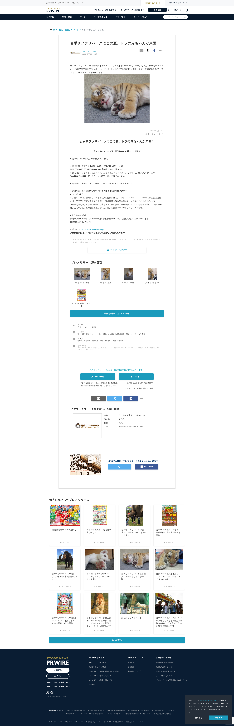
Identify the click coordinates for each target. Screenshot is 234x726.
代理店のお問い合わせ (164, 667)
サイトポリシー (54, 722)
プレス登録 (98, 376)
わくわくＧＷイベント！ (132, 618)
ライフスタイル (100, 17)
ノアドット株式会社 (113, 714)
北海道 (80, 341)
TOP (55, 30)
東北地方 (87, 341)
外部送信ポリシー (92, 722)
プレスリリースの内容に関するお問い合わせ (172, 680)
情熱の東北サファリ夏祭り (64, 530)
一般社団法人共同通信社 (74, 710)
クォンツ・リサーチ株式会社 (91, 714)
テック (83, 17)
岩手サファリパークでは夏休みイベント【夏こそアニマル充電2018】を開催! (64, 620)
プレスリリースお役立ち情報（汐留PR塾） (104, 671)
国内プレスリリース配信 (97, 662)
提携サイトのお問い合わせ (165, 671)
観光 (61, 30)
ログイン (177, 10)
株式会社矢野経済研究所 (162, 714)
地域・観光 (67, 17)
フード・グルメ (140, 17)
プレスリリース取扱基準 (112, 722)
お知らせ (131, 662)
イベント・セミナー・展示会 (87, 327)
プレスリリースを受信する (131, 10)
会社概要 (131, 667)
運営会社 (129, 722)
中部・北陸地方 (105, 341)
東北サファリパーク (73, 30)
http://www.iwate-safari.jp (93, 229)
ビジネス (50, 17)
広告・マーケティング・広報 (135, 334)
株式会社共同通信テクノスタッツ (137, 714)
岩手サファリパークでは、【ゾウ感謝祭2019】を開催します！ (133, 532)
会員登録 (157, 10)
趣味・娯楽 (102, 334)
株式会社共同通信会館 (115, 710)
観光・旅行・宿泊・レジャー (87, 334)
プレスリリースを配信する (105, 10)
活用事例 (92, 684)
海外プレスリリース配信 (97, 667)
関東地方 (95, 341)
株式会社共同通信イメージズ (162, 710)
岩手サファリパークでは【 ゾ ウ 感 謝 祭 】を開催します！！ (64, 576)
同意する (218, 718)
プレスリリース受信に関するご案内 (140, 388)
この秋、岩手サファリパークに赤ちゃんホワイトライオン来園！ (99, 576)
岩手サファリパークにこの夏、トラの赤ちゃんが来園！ (133, 576)
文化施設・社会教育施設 (116, 334)
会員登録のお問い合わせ (164, 662)
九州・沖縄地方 (118, 341)
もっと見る (117, 640)
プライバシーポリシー (207, 700)
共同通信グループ (134, 671)
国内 (153, 3)
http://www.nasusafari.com (131, 427)
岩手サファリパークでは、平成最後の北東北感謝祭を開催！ (168, 532)
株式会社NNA (70, 714)
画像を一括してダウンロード (117, 313)
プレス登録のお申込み (164, 676)
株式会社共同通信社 (95, 710)
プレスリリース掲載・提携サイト (100, 680)
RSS (139, 722)
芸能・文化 (120, 17)
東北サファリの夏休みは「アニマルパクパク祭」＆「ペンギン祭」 (168, 576)
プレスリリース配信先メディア (100, 676)
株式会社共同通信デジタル (137, 710)
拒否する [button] (198, 718)
